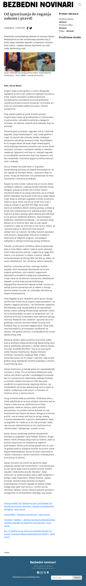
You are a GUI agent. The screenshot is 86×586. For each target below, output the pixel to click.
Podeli (6, 552)
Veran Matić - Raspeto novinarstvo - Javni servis (27, 514)
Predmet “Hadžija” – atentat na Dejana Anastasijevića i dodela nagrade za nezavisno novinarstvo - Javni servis (29, 522)
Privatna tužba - (66, 26)
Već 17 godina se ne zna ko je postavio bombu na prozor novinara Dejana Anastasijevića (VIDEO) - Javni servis (29, 534)
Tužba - (66, 31)
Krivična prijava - (67, 20)
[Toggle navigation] (80, 4)
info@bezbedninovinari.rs (45, 568)
